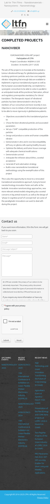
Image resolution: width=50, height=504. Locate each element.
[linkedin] (28, 15)
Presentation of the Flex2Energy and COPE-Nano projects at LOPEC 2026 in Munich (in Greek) (41, 417)
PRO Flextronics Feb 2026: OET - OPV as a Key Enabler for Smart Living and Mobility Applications (41, 463)
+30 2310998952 (19, 11)
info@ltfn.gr (34, 11)
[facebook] (22, 15)
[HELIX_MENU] (47, 24)
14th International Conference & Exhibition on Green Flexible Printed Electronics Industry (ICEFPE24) (24, 433)
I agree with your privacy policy (14, 307)
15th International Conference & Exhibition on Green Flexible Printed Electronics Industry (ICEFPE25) (24, 386)
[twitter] (25, 15)
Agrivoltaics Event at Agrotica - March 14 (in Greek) (40, 396)
